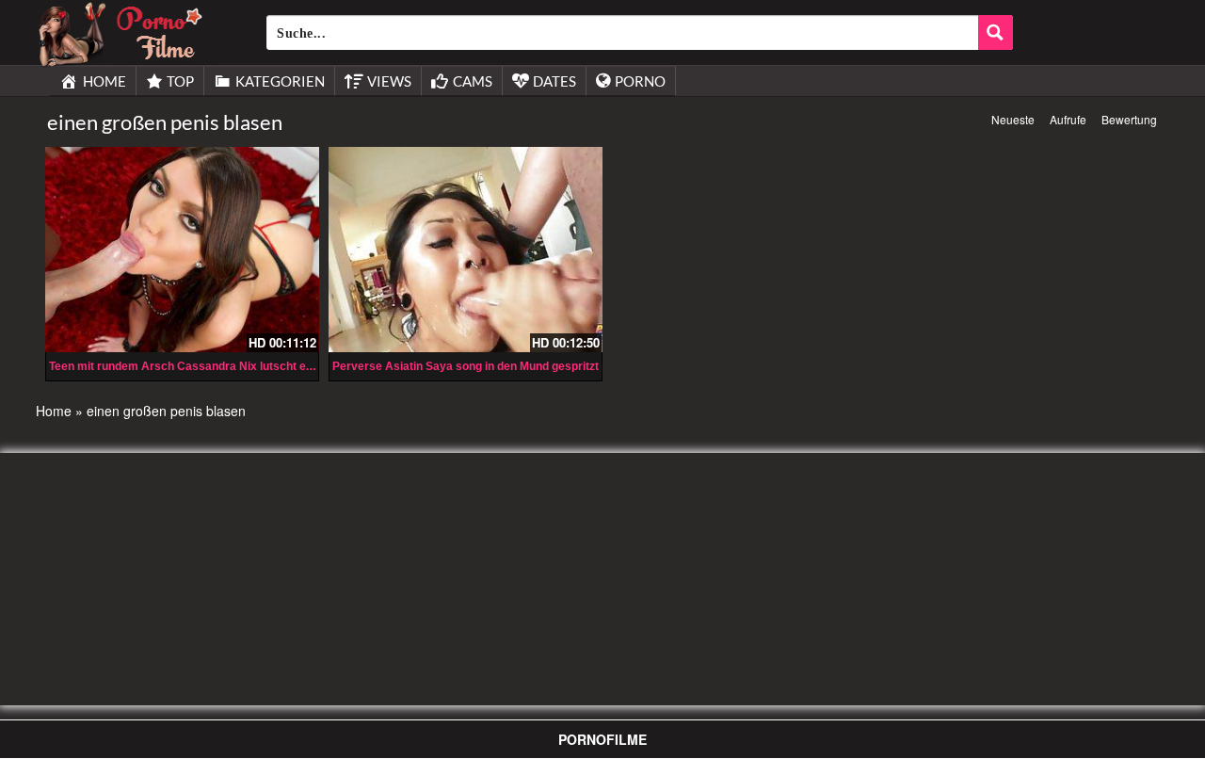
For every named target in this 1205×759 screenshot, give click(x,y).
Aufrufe (1068, 119)
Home (54, 410)
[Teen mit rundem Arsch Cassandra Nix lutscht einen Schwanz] (182, 249)
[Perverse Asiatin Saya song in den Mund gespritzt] (465, 249)
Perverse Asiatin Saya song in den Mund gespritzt (465, 366)
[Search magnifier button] (995, 32)
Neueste (1013, 119)
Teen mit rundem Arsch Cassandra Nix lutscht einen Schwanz (214, 366)
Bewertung (1129, 119)
